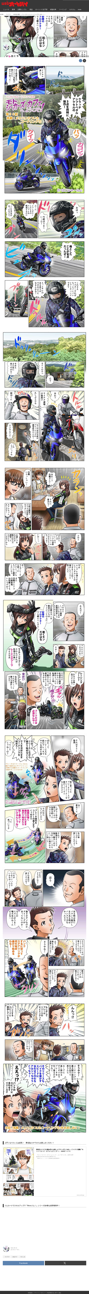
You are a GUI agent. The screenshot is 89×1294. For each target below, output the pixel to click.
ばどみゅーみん (15, 48)
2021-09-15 (14, 46)
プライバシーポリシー (40, 1292)
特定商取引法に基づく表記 (54, 1292)
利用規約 (30, 1292)
